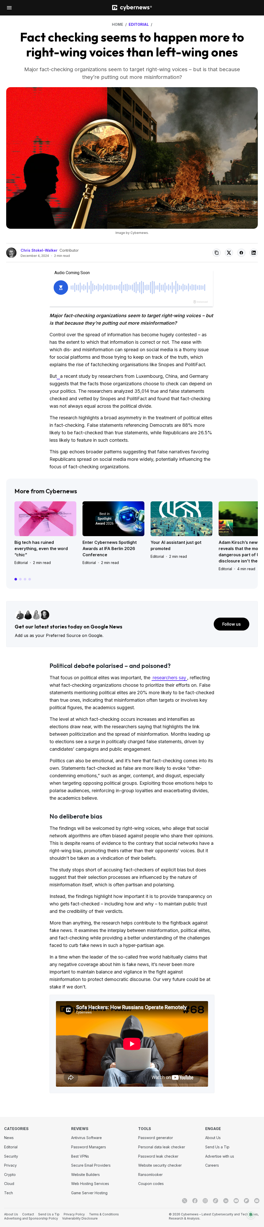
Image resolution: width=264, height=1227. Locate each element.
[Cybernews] (132, 8)
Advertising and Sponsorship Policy (31, 1218)
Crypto (10, 1174)
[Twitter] (185, 1201)
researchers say (169, 677)
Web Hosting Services (90, 1183)
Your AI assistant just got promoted (176, 545)
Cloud (9, 1183)
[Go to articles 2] (20, 579)
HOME (117, 24)
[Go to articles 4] (29, 579)
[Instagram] (205, 1201)
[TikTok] (215, 1201)
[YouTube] (236, 1201)
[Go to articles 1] (15, 579)
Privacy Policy (74, 1214)
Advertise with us (219, 1156)
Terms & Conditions (104, 1214)
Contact (28, 1214)
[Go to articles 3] (25, 579)
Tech (8, 1193)
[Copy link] (216, 253)
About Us (213, 1137)
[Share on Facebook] (241, 253)
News (9, 1137)
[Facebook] (195, 1201)
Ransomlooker (150, 1174)
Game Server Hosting (89, 1193)
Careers (212, 1165)
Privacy (10, 1165)
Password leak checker (158, 1156)
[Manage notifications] (251, 1214)
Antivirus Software (86, 1137)
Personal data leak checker (161, 1147)
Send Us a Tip (217, 1147)
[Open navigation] (9, 8)
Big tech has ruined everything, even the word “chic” (41, 548)
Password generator (155, 1137)
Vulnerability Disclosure (80, 1218)
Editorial (21, 562)
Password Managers (88, 1147)
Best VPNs (80, 1156)
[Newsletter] (257, 1201)
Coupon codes (151, 1183)
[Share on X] (229, 253)
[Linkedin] (226, 1201)
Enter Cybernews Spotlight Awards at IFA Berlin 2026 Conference (109, 548)
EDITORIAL (139, 24)
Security (11, 1156)
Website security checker (160, 1165)
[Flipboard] (246, 1201)
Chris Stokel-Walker (39, 250)
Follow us (231, 624)
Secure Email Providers (91, 1165)
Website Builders (85, 1174)
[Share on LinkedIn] (254, 253)
